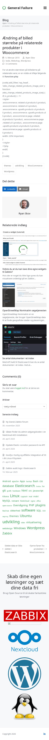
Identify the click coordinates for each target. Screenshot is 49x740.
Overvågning (20, 505)
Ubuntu (26, 515)
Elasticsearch (25, 485)
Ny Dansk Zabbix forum (17, 421)
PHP (31, 505)
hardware (16, 491)
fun (43, 486)
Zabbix (7, 533)
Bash (35, 481)
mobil (36, 496)
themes (7, 165)
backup (29, 481)
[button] (45, 8)
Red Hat (5, 511)
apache (15, 481)
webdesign (7, 528)
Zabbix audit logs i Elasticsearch (21, 468)
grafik (9, 491)
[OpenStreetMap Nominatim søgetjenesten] (24, 294)
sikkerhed (15, 510)
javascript (38, 490)
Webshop (15, 60)
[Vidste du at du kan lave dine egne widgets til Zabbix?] (24, 247)
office (38, 501)
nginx (33, 501)
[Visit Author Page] (24, 204)
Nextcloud (24, 501)
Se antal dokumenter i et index (18, 358)
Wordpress (26, 60)
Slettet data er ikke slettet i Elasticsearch (12, 549)
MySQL (6, 500)
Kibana (5, 496)
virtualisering (33, 522)
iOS (30, 490)
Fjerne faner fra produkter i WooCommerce (34, 549)
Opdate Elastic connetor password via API (25, 445)
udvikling (19, 165)
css (41, 481)
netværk (15, 501)
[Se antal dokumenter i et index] (24, 339)
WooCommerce (35, 165)
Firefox (38, 486)
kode (8, 60)
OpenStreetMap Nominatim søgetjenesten (24, 310)
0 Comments (11, 63)
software (28, 510)
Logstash (24, 496)
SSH (44, 511)
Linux (14, 495)
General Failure (20, 8)
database (8, 486)
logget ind (20, 388)
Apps (22, 481)
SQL (38, 510)
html (24, 490)
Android (6, 481)
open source (7, 505)
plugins (40, 505)
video (23, 522)
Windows (20, 528)
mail (30, 496)
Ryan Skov (30, 57)
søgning (5, 516)
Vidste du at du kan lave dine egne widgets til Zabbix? (24, 270)
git (4, 490)
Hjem (4, 23)
